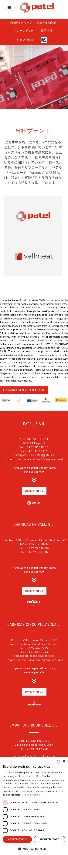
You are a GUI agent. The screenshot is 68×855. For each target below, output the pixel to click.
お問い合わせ (24, 44)
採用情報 (47, 33)
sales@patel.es (44, 460)
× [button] (63, 761)
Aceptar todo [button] (17, 839)
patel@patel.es (23, 460)
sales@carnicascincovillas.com (34, 661)
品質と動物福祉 (48, 23)
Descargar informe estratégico (24, 395)
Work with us (34, 496)
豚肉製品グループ (19, 23)
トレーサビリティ (24, 33)
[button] (34, 849)
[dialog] (34, 806)
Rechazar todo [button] (49, 839)
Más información (31, 794)
